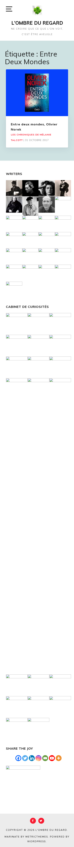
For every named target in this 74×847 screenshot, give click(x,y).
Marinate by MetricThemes (26, 836)
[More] (59, 758)
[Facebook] (18, 758)
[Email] (45, 758)
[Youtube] (52, 758)
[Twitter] (25, 758)
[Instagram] (38, 758)
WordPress (36, 841)
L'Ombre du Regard (37, 23)
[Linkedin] (32, 758)
